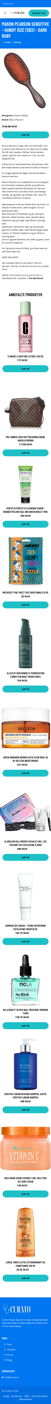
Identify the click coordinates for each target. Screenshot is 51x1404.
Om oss (10, 1354)
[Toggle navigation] (5, 12)
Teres (9, 1344)
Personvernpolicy (39, 1396)
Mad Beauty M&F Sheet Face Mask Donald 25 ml (25, 592)
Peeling (17, 42)
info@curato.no (8, 4)
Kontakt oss (39, 13)
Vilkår (26, 1396)
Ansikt (8, 42)
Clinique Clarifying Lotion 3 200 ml (26, 356)
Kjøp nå (25, 135)
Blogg (9, 1360)
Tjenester (11, 1349)
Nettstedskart (25, 1399)
